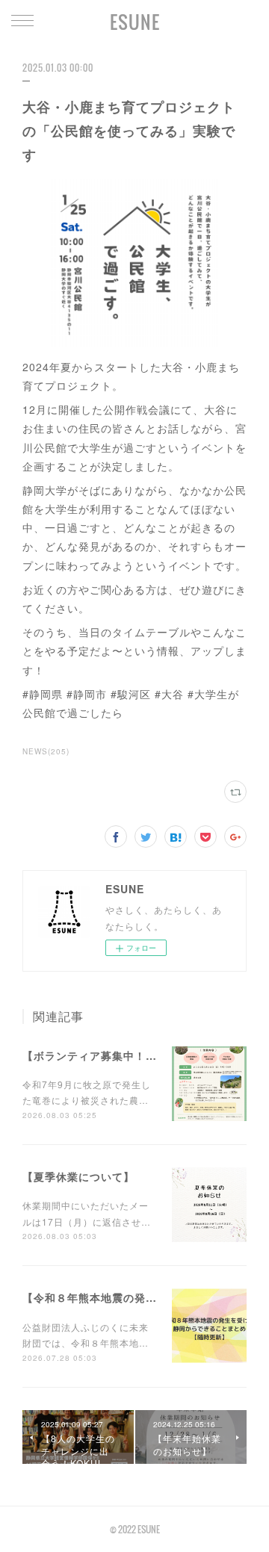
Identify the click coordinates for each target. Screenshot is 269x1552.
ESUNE (135, 21)
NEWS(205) (45, 751)
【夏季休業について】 (78, 1176)
